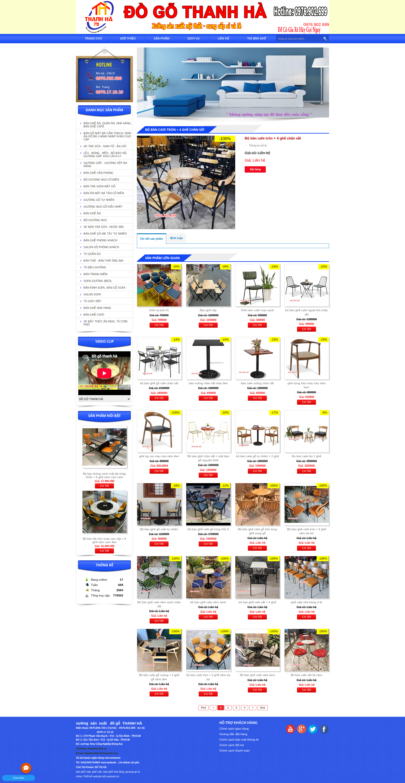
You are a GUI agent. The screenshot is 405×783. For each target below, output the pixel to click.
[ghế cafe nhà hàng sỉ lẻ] (306, 577)
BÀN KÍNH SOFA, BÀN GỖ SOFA (105, 287)
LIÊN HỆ (223, 38)
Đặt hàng (255, 169)
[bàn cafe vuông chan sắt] (257, 358)
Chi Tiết (104, 485)
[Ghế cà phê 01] (159, 285)
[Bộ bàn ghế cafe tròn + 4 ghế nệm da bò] (306, 504)
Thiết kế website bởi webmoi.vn (101, 776)
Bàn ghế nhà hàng (97, 308)
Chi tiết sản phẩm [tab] (151, 238)
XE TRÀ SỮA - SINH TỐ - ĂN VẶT (105, 146)
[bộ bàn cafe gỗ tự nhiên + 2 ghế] (257, 431)
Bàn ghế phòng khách (100, 240)
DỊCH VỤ (194, 38)
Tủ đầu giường (95, 267)
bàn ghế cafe (83, 771)
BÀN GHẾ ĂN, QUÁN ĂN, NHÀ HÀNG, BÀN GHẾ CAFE (108, 125)
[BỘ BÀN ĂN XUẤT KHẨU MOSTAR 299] (104, 534)
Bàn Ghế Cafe (94, 314)
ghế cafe (97, 771)
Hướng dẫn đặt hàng (233, 734)
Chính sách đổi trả (231, 745)
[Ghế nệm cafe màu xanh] (257, 285)
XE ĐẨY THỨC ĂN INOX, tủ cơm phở (105, 323)
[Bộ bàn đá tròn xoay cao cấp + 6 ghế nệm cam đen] (104, 469)
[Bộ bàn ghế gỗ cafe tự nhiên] (159, 504)
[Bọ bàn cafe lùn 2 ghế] (306, 431)
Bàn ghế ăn (92, 213)
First (203, 707)
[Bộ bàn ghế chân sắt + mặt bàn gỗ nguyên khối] (208, 431)
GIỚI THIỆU (128, 38)
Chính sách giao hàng (234, 728)
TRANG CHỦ (93, 38)
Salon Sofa (92, 294)
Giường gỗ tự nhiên (99, 199)
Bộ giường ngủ (95, 220)
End (262, 707)
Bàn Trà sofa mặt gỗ (99, 186)
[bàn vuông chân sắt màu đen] (208, 358)
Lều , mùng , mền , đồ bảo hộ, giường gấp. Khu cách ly (105, 154)
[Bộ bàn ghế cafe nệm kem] (257, 650)
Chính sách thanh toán (234, 750)
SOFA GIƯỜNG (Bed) (97, 281)
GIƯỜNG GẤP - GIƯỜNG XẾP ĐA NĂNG (105, 164)
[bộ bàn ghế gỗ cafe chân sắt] (159, 358)
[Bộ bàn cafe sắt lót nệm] (306, 650)
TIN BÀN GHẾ (256, 38)
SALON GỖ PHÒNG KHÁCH (101, 247)
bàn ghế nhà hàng (113, 771)
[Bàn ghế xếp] (208, 285)
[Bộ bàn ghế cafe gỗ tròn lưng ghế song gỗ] (257, 504)
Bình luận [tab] (176, 238)
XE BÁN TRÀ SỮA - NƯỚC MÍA (104, 227)
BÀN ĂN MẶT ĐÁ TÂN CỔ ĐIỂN (104, 193)
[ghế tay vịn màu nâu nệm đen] (159, 431)
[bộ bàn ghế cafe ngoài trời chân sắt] (306, 285)
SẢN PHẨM (161, 38)
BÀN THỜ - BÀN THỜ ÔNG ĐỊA (103, 260)
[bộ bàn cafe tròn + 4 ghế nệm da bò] (208, 650)
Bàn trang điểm (95, 274)
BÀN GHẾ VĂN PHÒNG (98, 172)
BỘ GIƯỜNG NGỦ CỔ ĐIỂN (101, 179)
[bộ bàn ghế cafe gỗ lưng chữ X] (208, 504)
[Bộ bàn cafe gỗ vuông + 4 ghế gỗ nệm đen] (159, 650)
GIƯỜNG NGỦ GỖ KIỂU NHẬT (103, 206)
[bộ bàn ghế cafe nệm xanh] (208, 577)
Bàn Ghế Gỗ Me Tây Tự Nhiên (105, 233)
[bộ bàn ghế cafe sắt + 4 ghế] (257, 577)
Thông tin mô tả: (258, 145)
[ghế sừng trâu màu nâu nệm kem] (306, 358)
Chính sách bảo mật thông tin (239, 739)
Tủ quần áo (92, 254)
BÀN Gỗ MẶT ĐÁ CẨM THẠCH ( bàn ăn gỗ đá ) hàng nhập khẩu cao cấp (107, 136)
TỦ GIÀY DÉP (92, 301)
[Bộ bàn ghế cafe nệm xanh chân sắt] (159, 577)
